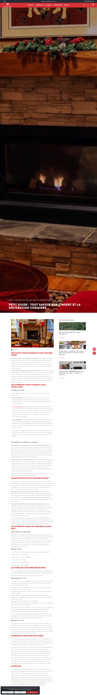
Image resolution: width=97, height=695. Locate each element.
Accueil (11, 300)
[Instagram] (94, 353)
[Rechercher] (88, 5)
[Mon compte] (84, 5)
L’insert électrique (17, 407)
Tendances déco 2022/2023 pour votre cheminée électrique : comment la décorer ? (71, 372)
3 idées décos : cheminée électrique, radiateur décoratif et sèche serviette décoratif (71, 352)
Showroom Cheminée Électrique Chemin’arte (69, 333)
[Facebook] (94, 349)
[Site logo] (7, 5)
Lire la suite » (62, 337)
